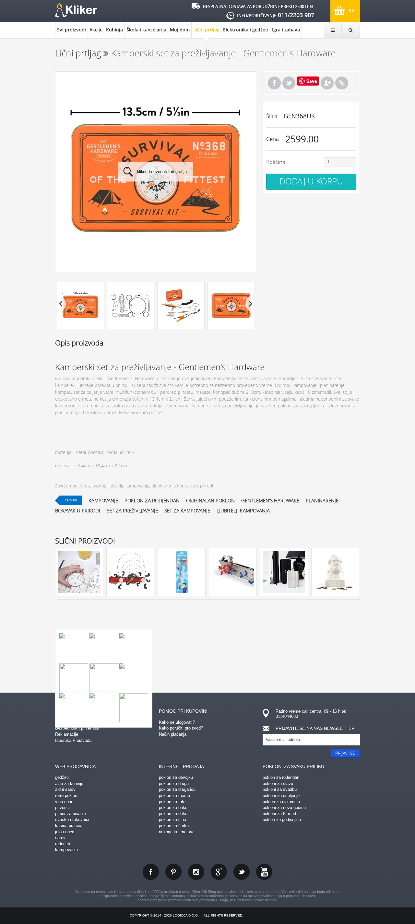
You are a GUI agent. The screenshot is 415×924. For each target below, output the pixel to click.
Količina (275, 162)
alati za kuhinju (69, 783)
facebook (151, 872)
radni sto (63, 843)
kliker (76, 10)
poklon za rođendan (281, 777)
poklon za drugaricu (177, 789)
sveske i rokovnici (72, 819)
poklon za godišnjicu (282, 819)
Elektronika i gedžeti (245, 30)
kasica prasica (68, 825)
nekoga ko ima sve (177, 831)
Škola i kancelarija (146, 30)
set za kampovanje (187, 510)
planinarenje (322, 500)
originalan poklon (210, 500)
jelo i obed (64, 831)
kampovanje (103, 500)
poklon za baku (173, 807)
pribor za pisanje (70, 813)
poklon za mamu (174, 795)
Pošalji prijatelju (327, 82)
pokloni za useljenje (281, 795)
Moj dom (180, 30)
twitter (241, 872)
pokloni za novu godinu (284, 807)
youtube (264, 872)
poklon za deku (173, 813)
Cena (272, 139)
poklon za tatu (172, 801)
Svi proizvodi (71, 30)
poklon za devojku (176, 777)
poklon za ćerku (174, 825)
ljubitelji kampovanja (243, 510)
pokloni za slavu (278, 783)
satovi (60, 837)
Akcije (95, 30)
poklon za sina (172, 819)
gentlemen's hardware (270, 500)
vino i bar (63, 801)
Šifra (271, 116)
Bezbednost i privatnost (77, 728)
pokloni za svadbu (280, 789)
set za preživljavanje (132, 510)
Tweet (288, 82)
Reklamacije (66, 734)
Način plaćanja (172, 734)
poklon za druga (174, 783)
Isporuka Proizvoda (73, 740)
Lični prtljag (206, 30)
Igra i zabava (286, 30)
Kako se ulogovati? (177, 722)
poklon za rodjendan (152, 500)
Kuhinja (114, 30)
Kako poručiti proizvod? (181, 728)
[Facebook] (274, 82)
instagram (196, 872)
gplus (219, 872)
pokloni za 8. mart (279, 813)
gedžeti (62, 777)
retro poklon (66, 795)
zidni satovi (66, 789)
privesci (62, 807)
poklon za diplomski (281, 801)
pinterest (173, 872)
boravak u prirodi (77, 510)
